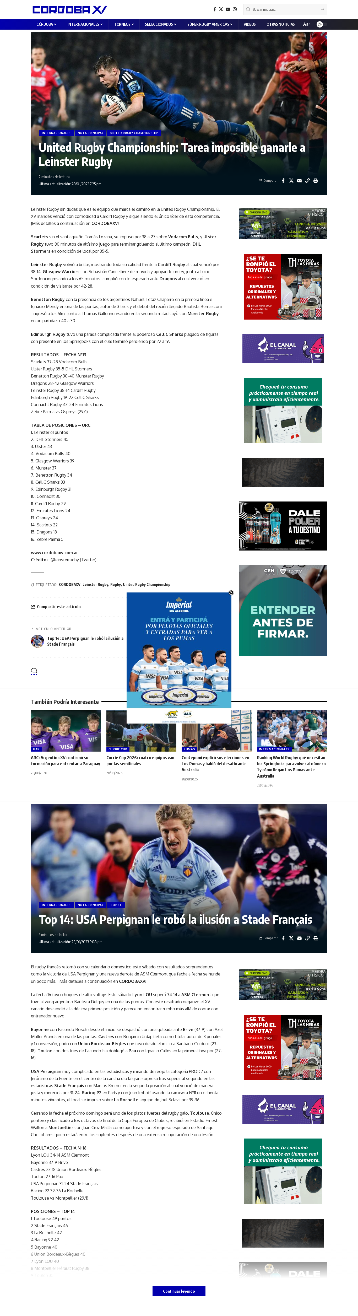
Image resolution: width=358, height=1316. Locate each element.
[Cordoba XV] (69, 9)
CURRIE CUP (118, 749)
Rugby (115, 584)
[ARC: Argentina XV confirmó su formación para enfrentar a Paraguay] (66, 731)
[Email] (299, 180)
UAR (36, 749)
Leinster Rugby (95, 584)
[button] (306, 24)
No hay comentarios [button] (198, 672)
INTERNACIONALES (56, 132)
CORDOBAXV (69, 584)
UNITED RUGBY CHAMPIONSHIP (134, 132)
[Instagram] (235, 9)
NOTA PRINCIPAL (91, 132)
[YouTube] (228, 9)
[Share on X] (291, 180)
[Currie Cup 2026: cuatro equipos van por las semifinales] (141, 731)
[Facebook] (215, 9)
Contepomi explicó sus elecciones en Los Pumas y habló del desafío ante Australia (215, 763)
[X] (221, 9)
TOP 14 (115, 905)
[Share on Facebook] (283, 180)
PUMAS (189, 749)
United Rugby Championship (146, 584)
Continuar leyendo (179, 1291)
